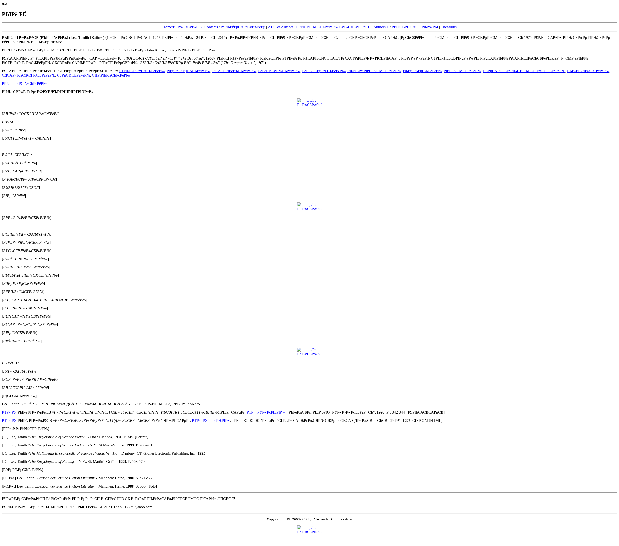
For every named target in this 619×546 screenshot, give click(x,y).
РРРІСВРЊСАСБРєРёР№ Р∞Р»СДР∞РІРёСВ (333, 27)
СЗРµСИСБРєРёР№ (73, 75)
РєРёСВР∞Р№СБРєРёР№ (279, 71)
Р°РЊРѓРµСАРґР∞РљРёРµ (243, 27)
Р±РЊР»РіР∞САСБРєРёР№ (142, 71)
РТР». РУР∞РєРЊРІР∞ (266, 412)
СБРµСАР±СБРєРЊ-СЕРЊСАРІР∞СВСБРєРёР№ (524, 71)
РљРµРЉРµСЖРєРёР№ (422, 71)
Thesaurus (449, 27)
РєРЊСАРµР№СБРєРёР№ (324, 71)
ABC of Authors (280, 27)
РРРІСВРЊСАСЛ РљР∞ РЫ (415, 27)
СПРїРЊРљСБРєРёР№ (111, 75)
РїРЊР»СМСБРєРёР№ (462, 71)
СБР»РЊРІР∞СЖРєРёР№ (588, 71)
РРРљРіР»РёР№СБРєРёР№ (24, 83)
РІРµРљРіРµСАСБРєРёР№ (188, 71)
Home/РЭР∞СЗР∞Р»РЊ (182, 27)
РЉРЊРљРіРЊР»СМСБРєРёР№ (374, 71)
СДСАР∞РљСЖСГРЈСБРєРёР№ (28, 75)
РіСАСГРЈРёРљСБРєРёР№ (234, 71)
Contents (211, 27)
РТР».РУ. (9, 412)
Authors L (381, 27)
